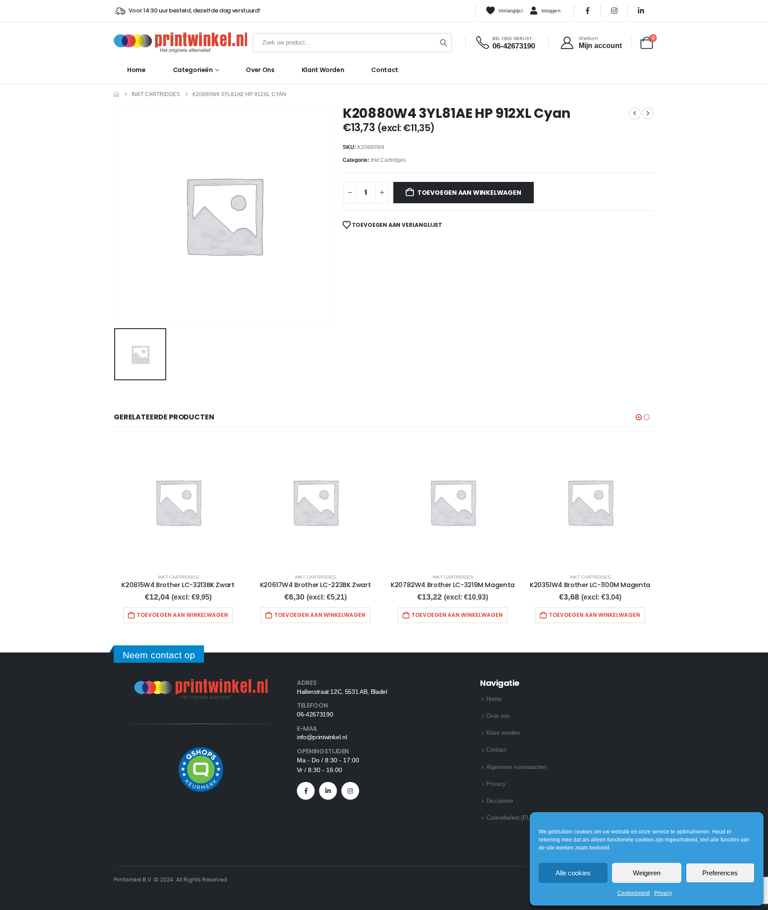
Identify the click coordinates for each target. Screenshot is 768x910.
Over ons (260, 69)
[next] (648, 113)
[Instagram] (614, 10)
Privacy (663, 893)
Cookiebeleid (633, 893)
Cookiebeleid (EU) (509, 817)
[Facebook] (587, 10)
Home (136, 69)
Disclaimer (499, 800)
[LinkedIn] (641, 10)
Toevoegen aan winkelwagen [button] (182, 615)
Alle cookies (573, 873)
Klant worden (323, 69)
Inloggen (550, 10)
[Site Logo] (180, 42)
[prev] (634, 113)
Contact (384, 69)
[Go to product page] (178, 502)
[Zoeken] (443, 43)
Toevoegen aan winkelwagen (469, 192)
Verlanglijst (510, 10)
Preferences (720, 873)
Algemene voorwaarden (516, 767)
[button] (639, 417)
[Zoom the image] (201, 684)
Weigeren (646, 873)
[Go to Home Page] (116, 94)
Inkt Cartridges (388, 160)
